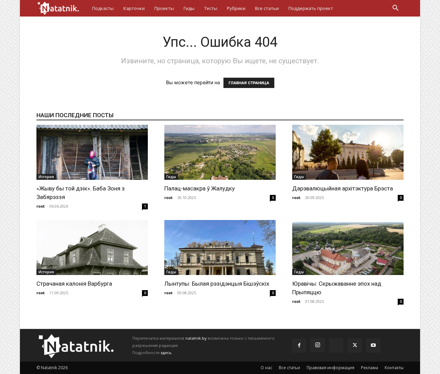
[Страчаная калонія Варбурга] (92, 247)
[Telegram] (336, 345)
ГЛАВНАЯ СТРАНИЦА (249, 82)
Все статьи (267, 8)
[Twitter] (355, 345)
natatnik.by (196, 338)
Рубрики (236, 8)
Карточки (134, 8)
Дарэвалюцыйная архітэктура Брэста (342, 188)
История (46, 176)
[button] (395, 9)
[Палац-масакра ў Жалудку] (220, 152)
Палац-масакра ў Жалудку (199, 188)
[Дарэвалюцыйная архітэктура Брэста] (348, 152)
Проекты (164, 8)
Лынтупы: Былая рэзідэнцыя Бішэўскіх (216, 283)
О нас (266, 368)
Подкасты (103, 8)
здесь (166, 352)
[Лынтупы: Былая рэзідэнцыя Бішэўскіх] (220, 247)
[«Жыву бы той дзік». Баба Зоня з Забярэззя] (92, 152)
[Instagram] (317, 345)
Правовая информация (330, 368)
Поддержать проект (310, 8)
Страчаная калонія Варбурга (74, 283)
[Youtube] (373, 345)
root (40, 206)
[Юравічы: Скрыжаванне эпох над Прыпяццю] (348, 247)
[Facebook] (299, 345)
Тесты (210, 8)
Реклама (369, 368)
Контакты (394, 368)
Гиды (189, 8)
